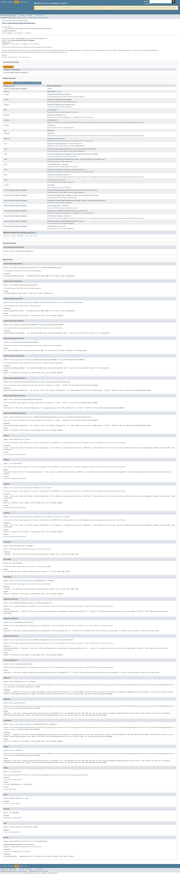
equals (49, 91)
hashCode (50, 130)
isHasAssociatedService (55, 138)
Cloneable (27, 33)
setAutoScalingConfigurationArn (58, 149)
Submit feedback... (148, 3)
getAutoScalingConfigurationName (58, 99)
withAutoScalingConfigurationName (59, 195)
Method (24, 17)
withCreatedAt (52, 205)
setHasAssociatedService (55, 169)
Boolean (6, 115)
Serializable (18, 33)
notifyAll (20, 236)
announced (41, 8)
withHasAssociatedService (56, 211)
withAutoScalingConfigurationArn (58, 190)
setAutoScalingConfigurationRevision (60, 159)
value (12, 38)
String (6, 94)
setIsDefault (51, 174)
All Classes (39, 15)
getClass (7, 236)
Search (146, 1)
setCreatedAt (51, 164)
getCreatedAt (51, 110)
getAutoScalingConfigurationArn (58, 94)
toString (50, 185)
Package (10, 2)
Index (21, 2)
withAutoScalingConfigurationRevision (60, 200)
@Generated (5, 38)
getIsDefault (51, 120)
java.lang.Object (6, 27)
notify (13, 236)
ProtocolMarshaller (61, 143)
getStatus (50, 125)
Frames (22, 15)
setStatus (50, 180)
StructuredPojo (7, 33)
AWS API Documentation (10, 57)
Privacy (2, 873)
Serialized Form (24, 57)
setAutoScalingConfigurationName (58, 154)
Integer (6, 104)
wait (26, 236)
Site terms (7, 873)
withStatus (51, 221)
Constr (18, 17)
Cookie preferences (16, 873)
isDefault (50, 133)
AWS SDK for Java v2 (107, 8)
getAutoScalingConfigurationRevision (60, 104)
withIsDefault (52, 216)
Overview (4, 2)
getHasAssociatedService (55, 115)
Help (26, 2)
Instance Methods (20, 83)
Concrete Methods (34, 83)
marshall (50, 143)
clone (49, 88)
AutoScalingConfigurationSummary (15, 72)
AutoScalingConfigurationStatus (67, 221)
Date (5, 110)
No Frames (28, 15)
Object (10, 42)
